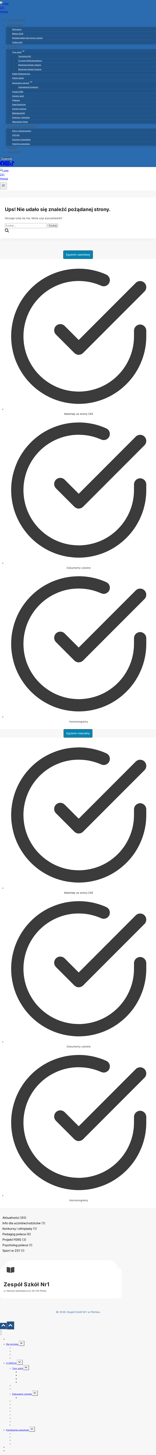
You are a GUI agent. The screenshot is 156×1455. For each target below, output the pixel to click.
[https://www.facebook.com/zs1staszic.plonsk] (2, 164)
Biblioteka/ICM (18, 113)
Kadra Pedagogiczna (21, 74)
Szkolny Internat (19, 109)
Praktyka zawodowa (21, 144)
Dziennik (7, 158)
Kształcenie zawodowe (17, 1430)
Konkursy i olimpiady (21, 117)
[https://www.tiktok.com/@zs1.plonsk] (12, 164)
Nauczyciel (14, 151)
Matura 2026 (17, 33)
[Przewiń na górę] (3, 1326)
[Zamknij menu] (1, 1332)
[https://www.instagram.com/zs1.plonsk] (7, 164)
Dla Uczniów (12, 1344)
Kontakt (12, 147)
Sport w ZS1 (11, 1250)
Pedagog (16, 100)
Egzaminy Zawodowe (21, 139)
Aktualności (10, 1218)
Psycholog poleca (15, 1245)
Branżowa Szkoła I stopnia (29, 65)
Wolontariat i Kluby (20, 122)
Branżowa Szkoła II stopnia (29, 69)
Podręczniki (17, 42)
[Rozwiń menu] (3, 185)
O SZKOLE (11, 1363)
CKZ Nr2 (16, 135)
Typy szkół (17, 1368)
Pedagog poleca (14, 1234)
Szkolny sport (18, 96)
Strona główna (16, 20)
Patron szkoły (18, 78)
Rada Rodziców (19, 104)
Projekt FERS (17, 92)
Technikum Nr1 (24, 56)
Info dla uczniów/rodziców (21, 1223)
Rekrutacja (16, 29)
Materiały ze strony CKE (78, 413)
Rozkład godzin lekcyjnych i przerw (27, 38)
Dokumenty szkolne (22, 1394)
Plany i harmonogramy (21, 131)
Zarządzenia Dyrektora (28, 87)
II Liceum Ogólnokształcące (30, 60)
